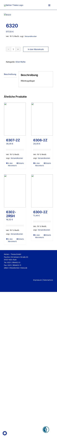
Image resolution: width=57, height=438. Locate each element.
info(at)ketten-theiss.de (18, 268)
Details (21, 163)
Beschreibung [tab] (10, 74)
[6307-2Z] (15, 119)
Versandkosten (31, 36)
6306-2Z (40, 140)
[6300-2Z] (42, 190)
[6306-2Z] (42, 119)
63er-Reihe (20, 62)
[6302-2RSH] (15, 190)
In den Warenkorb (36, 49)
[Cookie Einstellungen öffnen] (5, 435)
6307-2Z (13, 140)
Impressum (37, 280)
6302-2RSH (11, 214)
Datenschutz (48, 280)
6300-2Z (40, 212)
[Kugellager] (28, 14)
